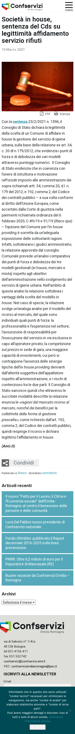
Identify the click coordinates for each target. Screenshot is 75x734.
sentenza (20, 121)
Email (7, 681)
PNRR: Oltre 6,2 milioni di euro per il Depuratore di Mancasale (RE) (34, 561)
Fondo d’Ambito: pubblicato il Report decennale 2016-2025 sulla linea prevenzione (34, 543)
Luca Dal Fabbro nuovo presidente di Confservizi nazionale (35, 524)
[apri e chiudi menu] (69, 4)
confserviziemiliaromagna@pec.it (34, 666)
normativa (49, 473)
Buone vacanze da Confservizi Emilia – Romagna (37, 577)
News (22, 473)
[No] (70, 710)
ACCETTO (37, 727)
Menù (69, 10)
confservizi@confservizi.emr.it (24, 661)
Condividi (24, 463)
